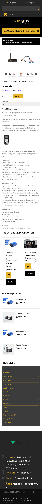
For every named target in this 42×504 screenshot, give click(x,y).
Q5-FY (12, 40)
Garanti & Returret (11, 498)
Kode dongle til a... (23, 331)
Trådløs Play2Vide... (23, 345)
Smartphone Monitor (9, 392)
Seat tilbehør (21, 380)
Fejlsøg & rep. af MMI (9, 415)
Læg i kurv (17, 96)
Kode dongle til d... (23, 299)
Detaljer (10, 282)
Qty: (3, 96)
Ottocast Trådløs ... (23, 313)
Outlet (21, 407)
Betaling (25, 498)
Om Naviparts (27, 500)
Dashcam (21, 396)
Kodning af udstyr (8, 419)
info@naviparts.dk (22, 478)
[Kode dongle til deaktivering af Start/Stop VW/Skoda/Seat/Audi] (8, 302)
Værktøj (5, 411)
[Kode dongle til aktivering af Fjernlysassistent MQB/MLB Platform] (8, 333)
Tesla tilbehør (21, 384)
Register (13, 3)
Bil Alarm (21, 400)
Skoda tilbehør (21, 376)
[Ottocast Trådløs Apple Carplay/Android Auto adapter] (8, 317)
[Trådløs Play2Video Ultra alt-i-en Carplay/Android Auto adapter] (8, 349)
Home (5, 40)
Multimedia (21, 403)
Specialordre (7, 423)
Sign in (31, 3)
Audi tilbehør (21, 369)
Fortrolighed (9, 500)
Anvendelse (9, 503)
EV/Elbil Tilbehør (21, 388)
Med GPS (5, 101)
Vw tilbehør (21, 373)
